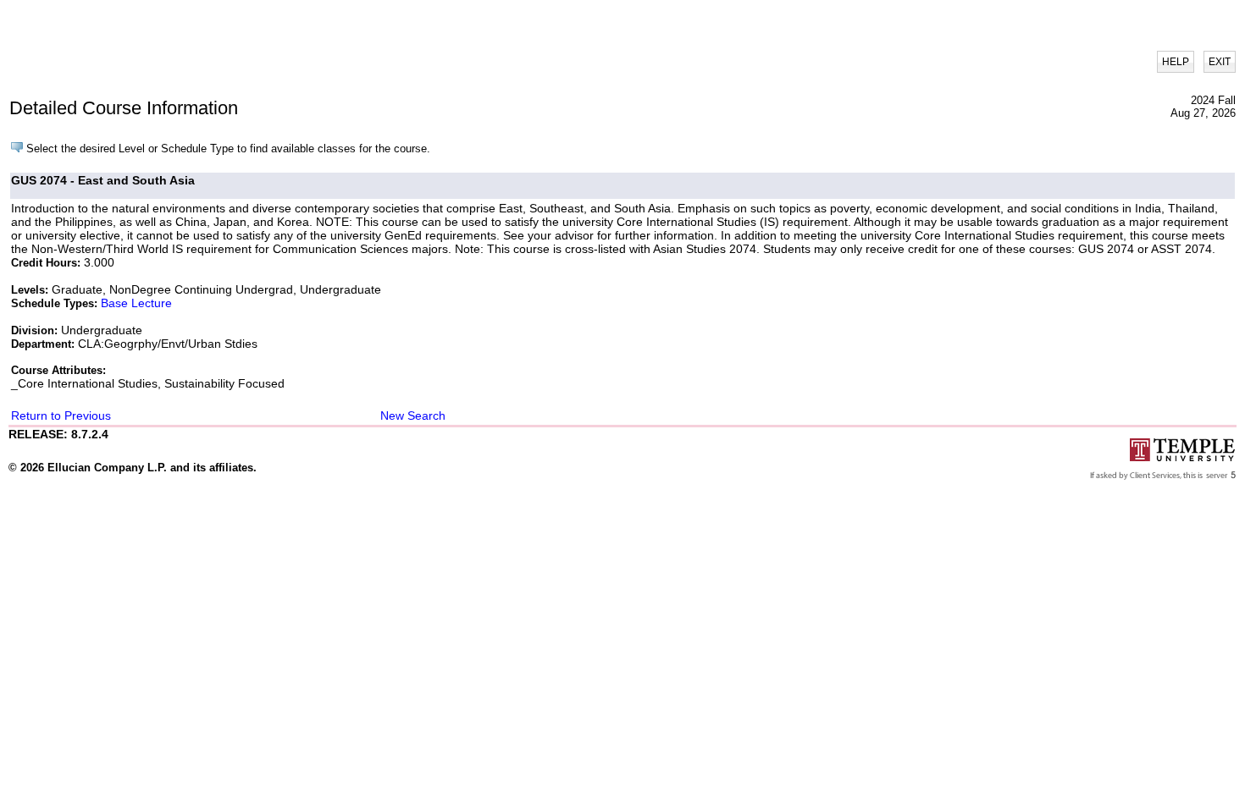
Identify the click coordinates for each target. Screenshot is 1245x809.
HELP (1175, 62)
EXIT (1220, 62)
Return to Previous (61, 415)
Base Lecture (136, 303)
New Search (412, 415)
